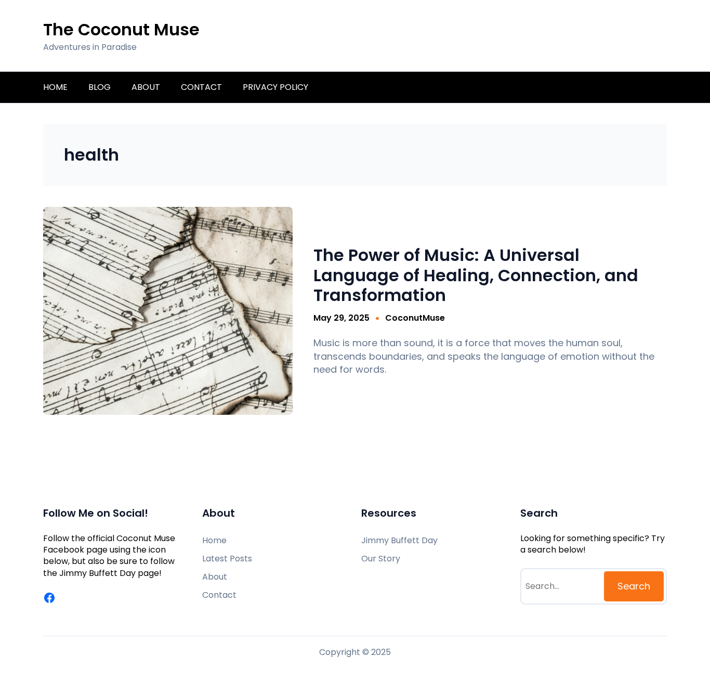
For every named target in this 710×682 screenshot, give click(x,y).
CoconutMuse (415, 318)
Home (55, 87)
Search (633, 586)
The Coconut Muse (121, 29)
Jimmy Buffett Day (98, 573)
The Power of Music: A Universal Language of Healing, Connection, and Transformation (475, 275)
